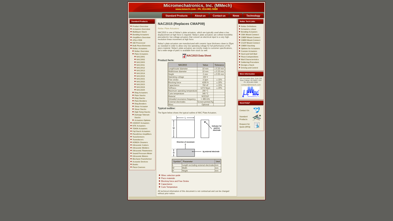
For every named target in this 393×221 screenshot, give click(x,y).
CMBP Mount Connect (250, 37)
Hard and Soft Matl (249, 54)
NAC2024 (140, 87)
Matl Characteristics (250, 59)
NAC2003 (140, 62)
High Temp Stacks (142, 112)
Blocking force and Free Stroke (175, 181)
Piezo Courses (138, 167)
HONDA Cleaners (140, 142)
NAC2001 (140, 57)
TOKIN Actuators (139, 129)
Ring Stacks (139, 98)
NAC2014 (140, 73)
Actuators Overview (141, 29)
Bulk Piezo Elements (141, 46)
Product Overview (140, 26)
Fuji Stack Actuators (141, 131)
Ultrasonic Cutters (140, 145)
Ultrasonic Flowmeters (142, 151)
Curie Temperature (169, 187)
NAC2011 (140, 65)
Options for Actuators (250, 48)
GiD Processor (138, 43)
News (236, 15)
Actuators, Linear (248, 29)
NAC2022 (140, 82)
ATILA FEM (137, 40)
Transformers (138, 137)
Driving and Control (249, 68)
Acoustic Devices (140, 162)
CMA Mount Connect (250, 35)
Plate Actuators (141, 54)
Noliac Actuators (139, 48)
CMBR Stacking (248, 46)
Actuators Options (142, 120)
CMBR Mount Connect (250, 40)
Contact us (219, 15)
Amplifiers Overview (141, 37)
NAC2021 (140, 79)
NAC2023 (140, 84)
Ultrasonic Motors (140, 156)
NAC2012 (140, 68)
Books (135, 164)
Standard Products (176, 15)
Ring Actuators (141, 93)
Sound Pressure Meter (142, 153)
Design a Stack (247, 65)
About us (200, 15)
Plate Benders (140, 101)
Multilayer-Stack (139, 32)
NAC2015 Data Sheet (199, 55)
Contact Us (244, 110)
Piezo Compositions (249, 57)
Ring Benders (140, 104)
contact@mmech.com (251, 85)
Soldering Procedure (250, 62)
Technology (253, 15)
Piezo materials (168, 178)
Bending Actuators (140, 35)
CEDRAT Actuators (140, 123)
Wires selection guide (170, 175)
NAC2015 (140, 76)
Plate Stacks (140, 95)
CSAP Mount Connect (250, 43)
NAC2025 (140, 90)
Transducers (138, 140)
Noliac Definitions (248, 26)
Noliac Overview (141, 51)
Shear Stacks (140, 109)
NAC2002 (140, 59)
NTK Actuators (139, 126)
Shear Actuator (141, 106)
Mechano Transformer (142, 159)
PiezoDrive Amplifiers (142, 134)
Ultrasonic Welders (140, 148)
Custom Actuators (249, 51)
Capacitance (166, 184)
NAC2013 (140, 71)
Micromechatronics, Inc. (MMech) (197, 5)
